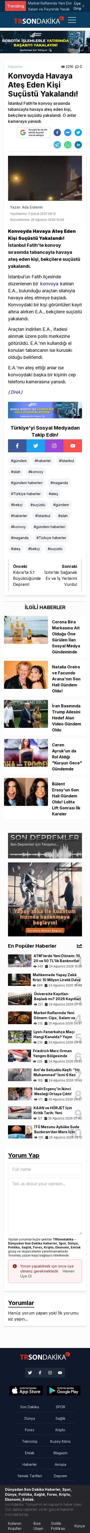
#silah (15, 472)
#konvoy (35, 472)
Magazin (61, 1453)
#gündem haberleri (26, 483)
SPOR (60, 1407)
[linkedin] (78, 145)
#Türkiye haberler (26, 494)
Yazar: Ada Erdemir (26, 207)
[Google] (26, 1391)
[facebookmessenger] (68, 132)
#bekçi (16, 505)
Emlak (29, 1453)
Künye (79, 1526)
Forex (29, 1430)
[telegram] (57, 145)
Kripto (60, 1430)
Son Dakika (29, 1407)
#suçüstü (37, 505)
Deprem (60, 1476)
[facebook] (57, 132)
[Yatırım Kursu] (45, 898)
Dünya (29, 1418)
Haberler (15, 67)
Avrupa (60, 1464)
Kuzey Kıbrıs (60, 1441)
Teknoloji (29, 1441)
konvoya (49, 283)
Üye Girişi (77, 6)
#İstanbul (66, 461)
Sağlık (61, 1418)
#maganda (59, 483)
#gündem (19, 461)
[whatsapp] (68, 145)
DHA (15, 392)
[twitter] (78, 132)
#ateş (53, 494)
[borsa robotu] (45, 41)
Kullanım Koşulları (15, 1525)
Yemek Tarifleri (29, 1476)
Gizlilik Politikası (58, 1525)
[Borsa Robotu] (45, 409)
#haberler (43, 461)
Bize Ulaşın (38, 1525)
